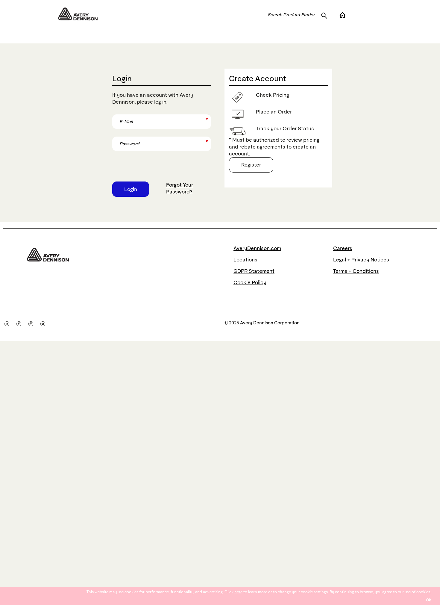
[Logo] (47, 253)
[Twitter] (45, 323)
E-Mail (118, 116)
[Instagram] (34, 323)
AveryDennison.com (257, 248)
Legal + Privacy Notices (361, 260)
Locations (245, 260)
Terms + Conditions (356, 271)
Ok (428, 600)
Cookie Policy (249, 282)
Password (121, 138)
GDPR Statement (253, 271)
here (238, 592)
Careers (342, 248)
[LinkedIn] (10, 323)
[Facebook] (22, 323)
